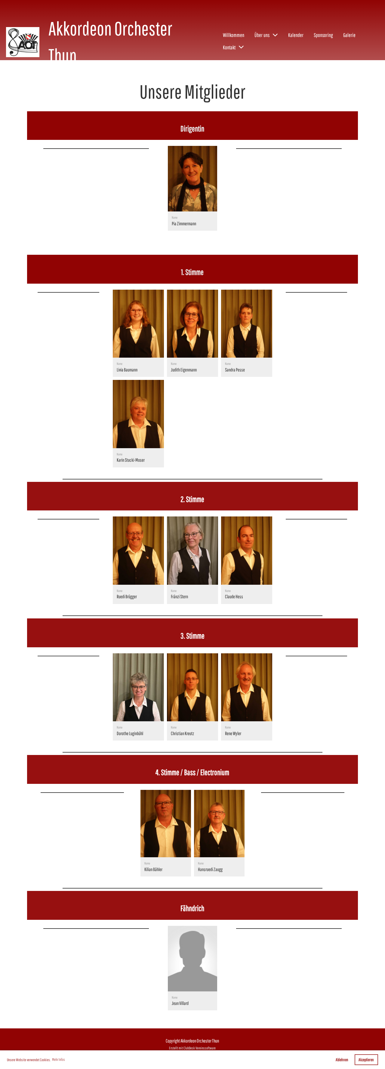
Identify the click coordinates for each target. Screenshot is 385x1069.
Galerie (349, 35)
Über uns (262, 35)
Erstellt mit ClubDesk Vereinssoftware (192, 1048)
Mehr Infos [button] (58, 1059)
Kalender (295, 35)
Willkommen (233, 35)
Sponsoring (323, 35)
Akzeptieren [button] (366, 1059)
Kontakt (229, 47)
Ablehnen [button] (342, 1059)
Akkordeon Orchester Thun (110, 41)
